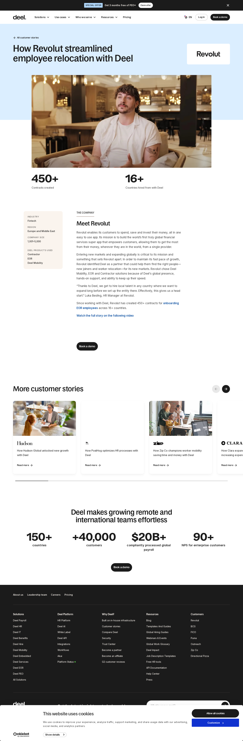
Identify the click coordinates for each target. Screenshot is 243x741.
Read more (23, 465)
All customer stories (28, 37)
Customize (213, 722)
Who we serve (84, 17)
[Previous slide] (216, 389)
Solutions (40, 17)
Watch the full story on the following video (105, 315)
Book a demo (220, 17)
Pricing (127, 17)
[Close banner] (228, 5)
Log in (201, 17)
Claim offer (146, 5)
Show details (52, 734)
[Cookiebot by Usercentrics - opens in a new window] (21, 734)
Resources (107, 17)
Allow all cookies (215, 713)
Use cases (60, 17)
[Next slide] (226, 389)
